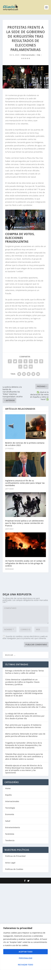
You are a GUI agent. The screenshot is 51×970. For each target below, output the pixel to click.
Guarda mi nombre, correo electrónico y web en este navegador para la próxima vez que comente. (25, 637)
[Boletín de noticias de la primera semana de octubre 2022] (25, 426)
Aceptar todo (25, 951)
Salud (7, 821)
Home (8, 788)
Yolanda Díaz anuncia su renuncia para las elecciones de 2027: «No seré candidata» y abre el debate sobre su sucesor (24, 756)
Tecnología (10, 808)
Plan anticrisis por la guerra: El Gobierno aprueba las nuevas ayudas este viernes (23, 726)
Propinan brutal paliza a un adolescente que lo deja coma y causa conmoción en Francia (24, 523)
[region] (25, 947)
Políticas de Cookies (14, 869)
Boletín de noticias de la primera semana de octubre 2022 (24, 444)
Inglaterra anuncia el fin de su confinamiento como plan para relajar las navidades (25, 483)
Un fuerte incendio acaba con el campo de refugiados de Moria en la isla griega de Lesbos (25, 563)
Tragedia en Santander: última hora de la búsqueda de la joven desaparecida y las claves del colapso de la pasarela (23, 745)
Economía (9, 814)
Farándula (9, 834)
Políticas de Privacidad (15, 856)
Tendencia (9, 840)
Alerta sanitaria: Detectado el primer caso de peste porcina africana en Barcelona (25, 735)
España (8, 795)
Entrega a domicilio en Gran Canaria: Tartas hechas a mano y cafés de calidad (24, 671)
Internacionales (28, 55)
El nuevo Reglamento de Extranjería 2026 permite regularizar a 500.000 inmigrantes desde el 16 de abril (24, 693)
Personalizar (25, 958)
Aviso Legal (10, 862)
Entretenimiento (12, 827)
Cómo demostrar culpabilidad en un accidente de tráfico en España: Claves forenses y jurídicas (22, 682)
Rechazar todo (25, 964)
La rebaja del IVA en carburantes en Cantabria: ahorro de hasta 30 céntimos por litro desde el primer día (24, 716)
